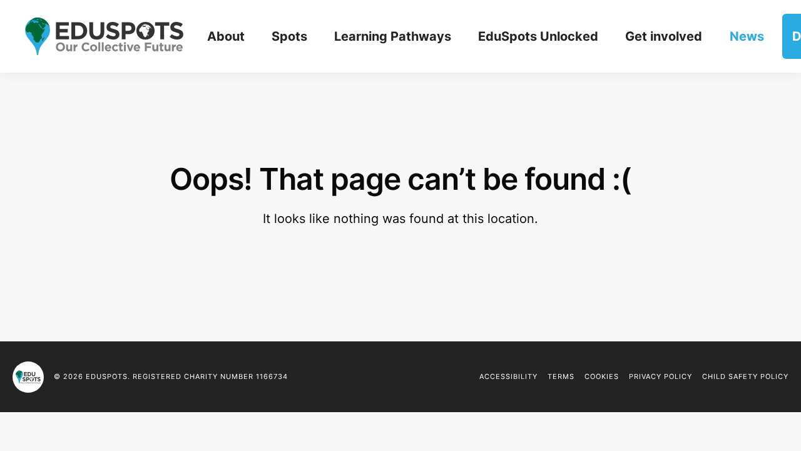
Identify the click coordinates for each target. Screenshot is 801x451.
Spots (289, 36)
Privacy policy (660, 376)
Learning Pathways (392, 36)
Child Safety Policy (745, 376)
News (747, 36)
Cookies (601, 376)
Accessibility (508, 376)
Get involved (663, 36)
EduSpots (28, 377)
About (226, 36)
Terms (561, 376)
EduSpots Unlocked (538, 36)
